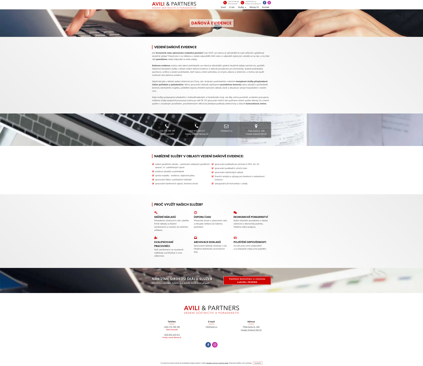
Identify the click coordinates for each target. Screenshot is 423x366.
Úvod (223, 7)
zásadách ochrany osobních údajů (217, 363)
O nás (232, 7)
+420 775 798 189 (172, 326)
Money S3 (254, 7)
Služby (241, 7)
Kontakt (265, 7)
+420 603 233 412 (172, 334)
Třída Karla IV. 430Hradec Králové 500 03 (251, 328)
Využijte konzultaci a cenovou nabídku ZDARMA (247, 280)
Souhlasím (257, 363)
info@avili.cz (211, 326)
